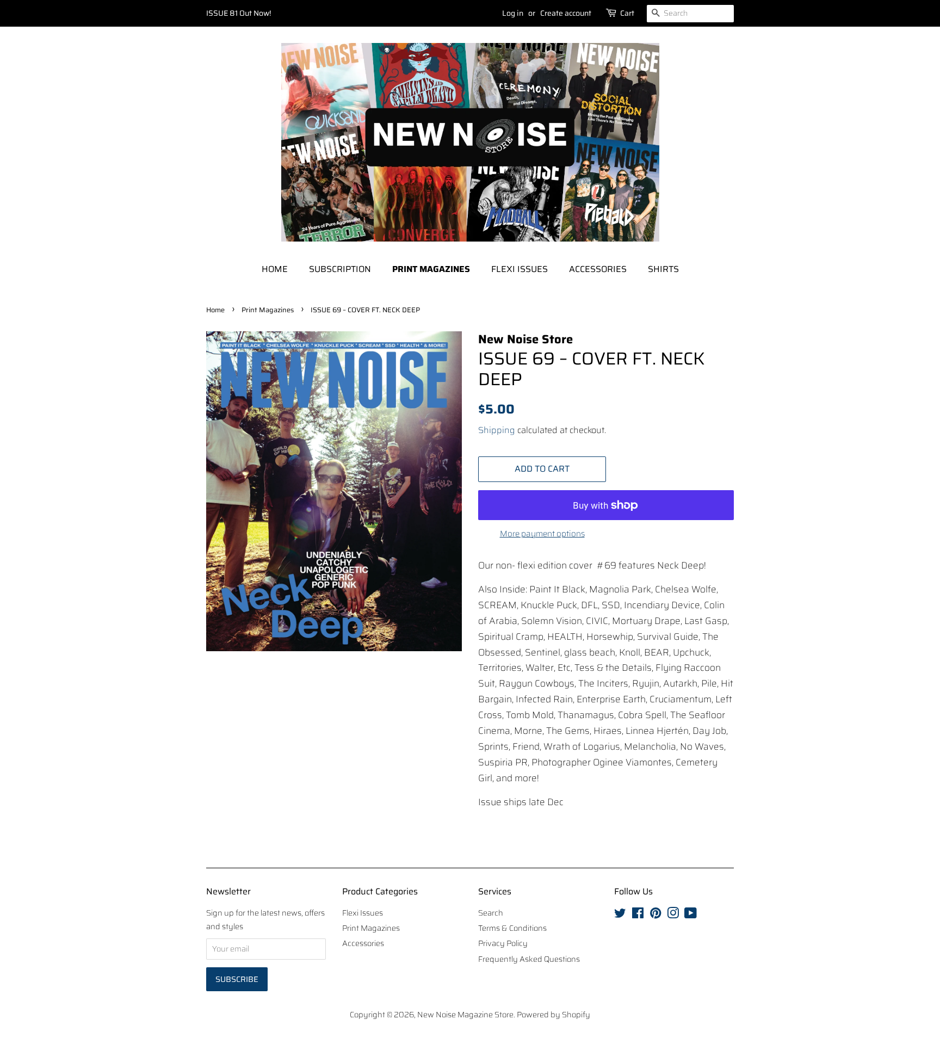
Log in (512, 13)
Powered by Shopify (553, 1015)
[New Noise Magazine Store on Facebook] (638, 915)
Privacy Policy (503, 943)
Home (275, 269)
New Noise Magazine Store (465, 1015)
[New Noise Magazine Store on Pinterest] (655, 915)
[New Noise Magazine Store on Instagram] (673, 915)
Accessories (598, 269)
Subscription (340, 269)
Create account (565, 13)
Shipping (496, 430)
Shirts (663, 269)
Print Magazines (431, 269)
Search (490, 913)
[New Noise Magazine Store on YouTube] (690, 915)
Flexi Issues (519, 269)
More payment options (542, 533)
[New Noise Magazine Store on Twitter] (620, 915)
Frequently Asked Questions (529, 959)
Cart (627, 13)
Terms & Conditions (512, 928)
